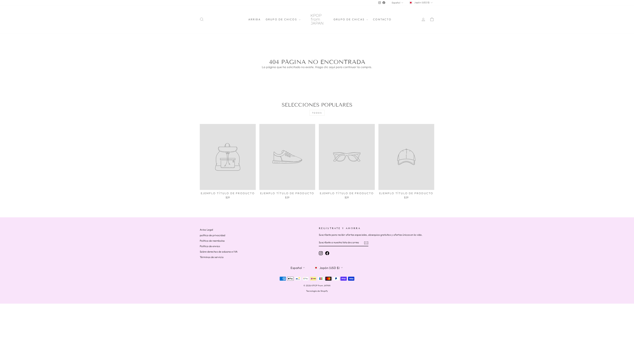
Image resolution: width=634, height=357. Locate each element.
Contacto (382, 19)
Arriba (254, 19)
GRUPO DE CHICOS (282, 19)
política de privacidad (212, 235)
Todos (317, 113)
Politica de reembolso (212, 240)
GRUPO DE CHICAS (350, 19)
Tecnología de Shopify (317, 291)
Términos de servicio (212, 257)
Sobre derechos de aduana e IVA (219, 251)
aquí (332, 67)
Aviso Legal (206, 229)
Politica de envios (210, 246)
